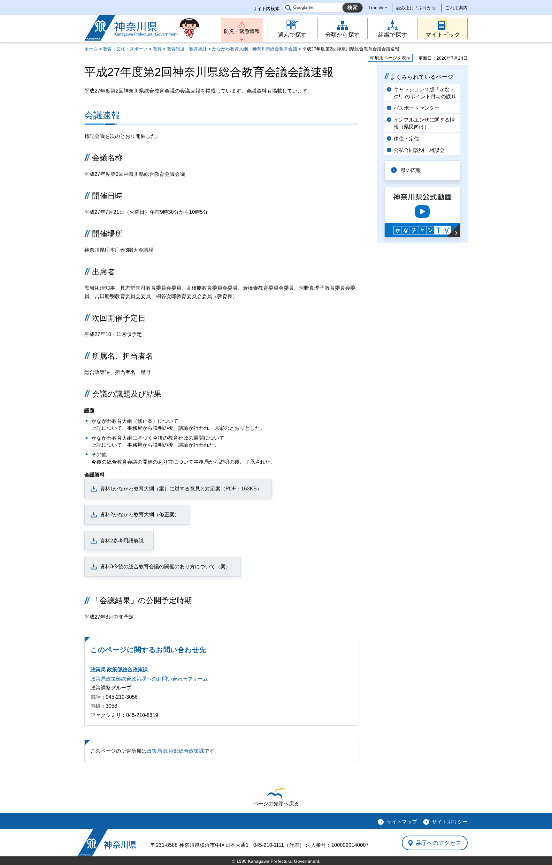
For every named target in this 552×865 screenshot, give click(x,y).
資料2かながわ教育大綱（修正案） (140, 514)
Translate (377, 7)
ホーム (91, 48)
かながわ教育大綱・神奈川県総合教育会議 (254, 48)
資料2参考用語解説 (122, 540)
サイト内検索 (266, 8)
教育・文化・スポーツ (125, 48)
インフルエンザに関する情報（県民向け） (424, 123)
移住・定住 (406, 138)
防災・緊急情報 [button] (242, 31)
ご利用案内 (456, 7)
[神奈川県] (106, 842)
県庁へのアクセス (438, 843)
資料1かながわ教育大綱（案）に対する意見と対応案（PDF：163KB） (181, 488)
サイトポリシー (450, 821)
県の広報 (411, 170)
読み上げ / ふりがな (416, 7)
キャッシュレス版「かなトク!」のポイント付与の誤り (425, 93)
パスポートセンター (417, 108)
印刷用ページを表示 (390, 57)
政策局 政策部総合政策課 (119, 669)
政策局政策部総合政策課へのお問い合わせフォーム (149, 679)
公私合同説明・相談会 (419, 150)
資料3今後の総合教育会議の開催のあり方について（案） (165, 566)
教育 (157, 48)
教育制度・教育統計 (187, 48)
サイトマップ (402, 821)
